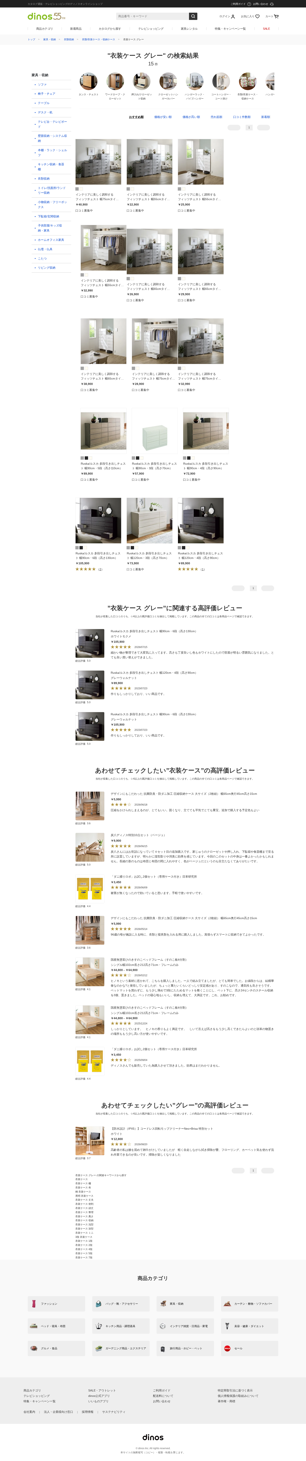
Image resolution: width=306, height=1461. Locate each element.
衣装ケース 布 (83, 1187)
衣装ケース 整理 (84, 1212)
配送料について (163, 1395)
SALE (266, 28)
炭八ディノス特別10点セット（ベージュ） (139, 835)
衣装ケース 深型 (84, 1228)
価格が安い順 (163, 117)
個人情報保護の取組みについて (238, 1395)
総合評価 (83, 660)
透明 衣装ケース (84, 1195)
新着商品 (75, 28)
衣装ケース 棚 (83, 1183)
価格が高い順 (191, 117)
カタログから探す (110, 28)
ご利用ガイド (161, 1390)
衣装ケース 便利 (84, 1204)
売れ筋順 (216, 117)
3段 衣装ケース (83, 1237)
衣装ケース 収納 (84, 1220)
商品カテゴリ (44, 28)
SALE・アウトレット (102, 1390)
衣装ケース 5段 (83, 1253)
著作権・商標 (226, 1401)
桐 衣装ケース (83, 1191)
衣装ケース (81, 1179)
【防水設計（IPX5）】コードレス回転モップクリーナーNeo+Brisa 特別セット (162, 1128)
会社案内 (29, 1411)
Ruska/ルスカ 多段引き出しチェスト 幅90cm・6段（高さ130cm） (154, 631)
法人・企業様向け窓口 (58, 1411)
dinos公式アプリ (99, 1395)
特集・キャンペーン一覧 (230, 28)
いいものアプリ (98, 1401)
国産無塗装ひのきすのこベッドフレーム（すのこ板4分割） (149, 959)
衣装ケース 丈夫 (84, 1199)
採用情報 (87, 1411)
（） (100, 569)
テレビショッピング (151, 28)
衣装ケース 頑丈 (84, 1208)
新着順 (265, 117)
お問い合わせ (161, 1401)
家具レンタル (189, 28)
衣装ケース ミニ (84, 1232)
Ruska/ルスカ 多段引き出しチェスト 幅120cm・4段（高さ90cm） (154, 672)
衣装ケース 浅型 (84, 1224)
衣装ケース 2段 (83, 1245)
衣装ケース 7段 (83, 1257)
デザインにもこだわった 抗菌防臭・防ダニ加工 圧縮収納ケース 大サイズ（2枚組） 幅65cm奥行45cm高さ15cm (184, 793)
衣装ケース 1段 (83, 1240)
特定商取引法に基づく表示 (235, 1390)
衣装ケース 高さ (84, 1216)
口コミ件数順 (242, 117)
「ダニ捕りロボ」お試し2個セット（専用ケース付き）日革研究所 (154, 876)
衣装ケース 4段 (83, 1249)
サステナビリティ (114, 1411)
